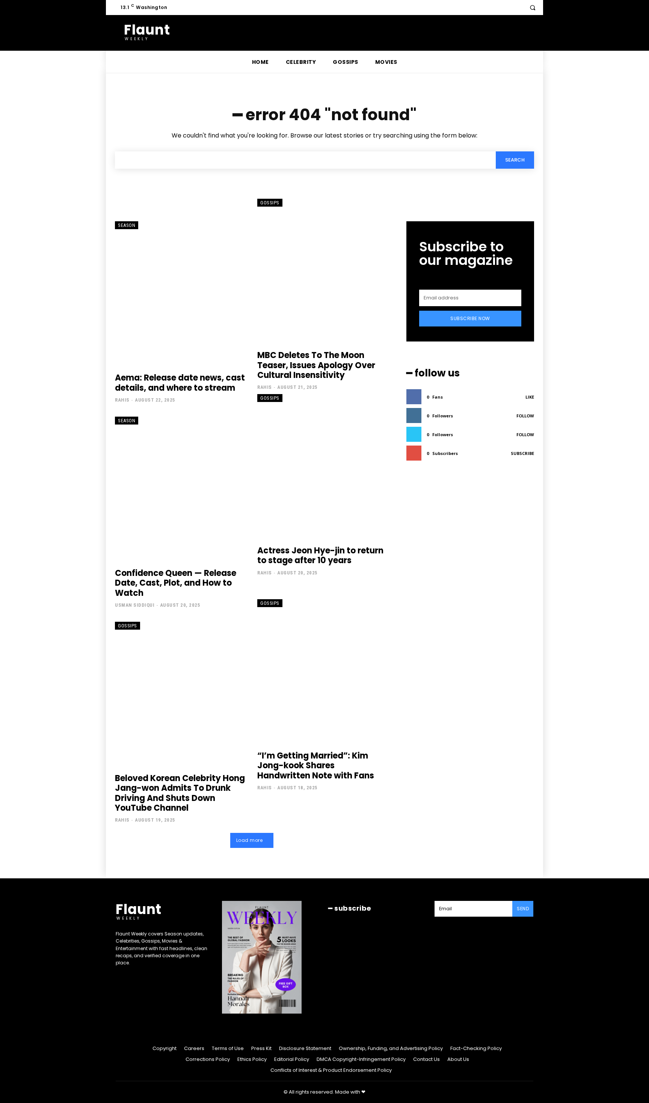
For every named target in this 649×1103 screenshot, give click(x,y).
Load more (249, 840)
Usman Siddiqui (134, 605)
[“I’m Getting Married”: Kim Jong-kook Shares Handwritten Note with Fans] (322, 671)
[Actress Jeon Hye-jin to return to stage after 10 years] (322, 466)
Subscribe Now (470, 318)
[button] (532, 7)
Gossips (269, 202)
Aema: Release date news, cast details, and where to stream (180, 382)
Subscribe (522, 453)
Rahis (122, 400)
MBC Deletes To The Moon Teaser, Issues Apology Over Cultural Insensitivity (316, 365)
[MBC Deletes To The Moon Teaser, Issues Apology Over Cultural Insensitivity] (322, 271)
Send (523, 908)
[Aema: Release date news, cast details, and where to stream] (180, 293)
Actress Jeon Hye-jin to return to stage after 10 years (320, 555)
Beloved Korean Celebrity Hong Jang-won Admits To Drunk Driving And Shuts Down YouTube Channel (180, 793)
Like (529, 397)
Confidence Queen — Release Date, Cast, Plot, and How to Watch (175, 583)
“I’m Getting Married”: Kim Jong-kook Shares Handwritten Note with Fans (315, 765)
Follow (525, 416)
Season (126, 225)
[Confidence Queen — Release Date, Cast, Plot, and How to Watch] (180, 489)
